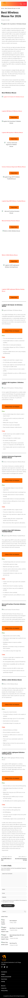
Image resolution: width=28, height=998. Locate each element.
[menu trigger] (24, 4)
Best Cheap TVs (13, 943)
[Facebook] (2, 967)
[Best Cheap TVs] (5, 944)
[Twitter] (4, 967)
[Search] (20, 4)
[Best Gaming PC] (5, 922)
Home (2, 8)
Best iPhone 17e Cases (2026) (16, 928)
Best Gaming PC (13, 920)
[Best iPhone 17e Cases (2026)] (5, 929)
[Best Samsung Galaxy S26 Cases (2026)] (5, 937)
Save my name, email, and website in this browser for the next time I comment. (15, 901)
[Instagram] (7, 967)
